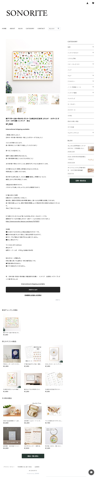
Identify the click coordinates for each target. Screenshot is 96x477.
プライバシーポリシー (9, 467)
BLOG (20, 28)
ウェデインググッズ (73, 133)
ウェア (69, 75)
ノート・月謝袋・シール (74, 87)
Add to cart (33, 290)
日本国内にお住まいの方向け (33, 295)
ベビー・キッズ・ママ (74, 64)
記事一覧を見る (81, 181)
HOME (4, 28)
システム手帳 (72, 58)
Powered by (31, 473)
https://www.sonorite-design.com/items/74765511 (22, 221)
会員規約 (37, 467)
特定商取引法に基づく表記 (25, 467)
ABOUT (12, 28)
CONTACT (41, 28)
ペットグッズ (71, 98)
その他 (70, 115)
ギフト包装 (71, 127)
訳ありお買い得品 (73, 121)
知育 (69, 47)
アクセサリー (71, 81)
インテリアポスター (73, 53)
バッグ (69, 70)
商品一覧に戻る (33, 456)
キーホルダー (72, 104)
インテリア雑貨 (72, 93)
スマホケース (71, 110)
